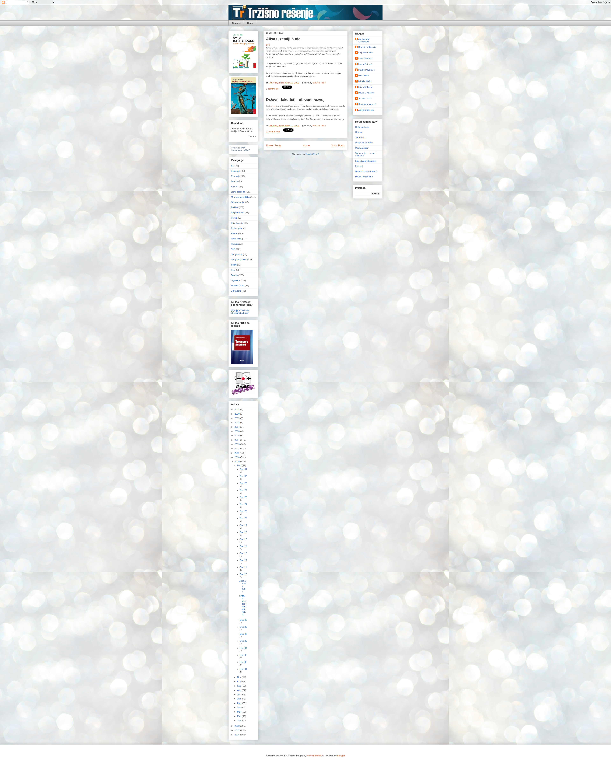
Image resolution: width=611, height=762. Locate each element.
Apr (239, 707)
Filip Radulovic (365, 52)
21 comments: (273, 131)
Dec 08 (243, 627)
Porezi (234, 218)
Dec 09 (243, 620)
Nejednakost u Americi (366, 171)
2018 (237, 422)
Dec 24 (243, 504)
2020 (237, 414)
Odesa (358, 132)
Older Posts (338, 145)
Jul (239, 694)
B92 (268, 44)
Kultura (234, 186)
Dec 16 (243, 532)
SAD (233, 249)
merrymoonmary (315, 755)
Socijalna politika (239, 259)
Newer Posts (273, 145)
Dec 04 (243, 648)
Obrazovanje (237, 202)
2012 (237, 448)
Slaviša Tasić (364, 98)
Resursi (235, 244)
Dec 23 (243, 511)
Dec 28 (243, 483)
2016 (237, 431)
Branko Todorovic (367, 47)
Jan (239, 720)
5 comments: (273, 88)
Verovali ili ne (237, 285)
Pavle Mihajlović (366, 92)
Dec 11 (243, 567)
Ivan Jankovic (365, 58)
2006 (237, 734)
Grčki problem (362, 127)
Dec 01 (243, 669)
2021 (237, 409)
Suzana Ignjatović (367, 104)
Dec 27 (243, 490)
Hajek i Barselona (364, 176)
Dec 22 (243, 518)
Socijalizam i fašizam (365, 161)
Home (250, 23)
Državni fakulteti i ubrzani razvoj (295, 99)
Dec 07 (243, 634)
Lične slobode (238, 191)
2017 (237, 427)
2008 (237, 726)
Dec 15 (243, 539)
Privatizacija (237, 223)
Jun (239, 698)
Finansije (235, 176)
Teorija (234, 275)
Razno (234, 233)
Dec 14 (243, 546)
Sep (239, 686)
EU (232, 165)
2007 (237, 730)
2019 (237, 418)
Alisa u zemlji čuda (283, 39)
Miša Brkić (363, 75)
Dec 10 (243, 574)
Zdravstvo (236, 291)
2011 (237, 453)
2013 (237, 444)
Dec (239, 465)
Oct (239, 681)
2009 (237, 461)
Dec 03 (243, 655)
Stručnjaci (360, 137)
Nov (239, 677)
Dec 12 (243, 560)
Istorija (234, 181)
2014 (237, 440)
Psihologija (236, 228)
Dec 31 (243, 469)
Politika (234, 207)
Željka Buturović (366, 110)
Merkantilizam (362, 148)
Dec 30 (243, 476)
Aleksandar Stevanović (364, 40)
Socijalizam (236, 254)
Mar (239, 711)
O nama (236, 23)
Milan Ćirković (365, 87)
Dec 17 (243, 525)
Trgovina (235, 280)
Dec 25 (243, 497)
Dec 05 (243, 641)
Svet (233, 270)
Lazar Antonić (365, 64)
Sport (233, 264)
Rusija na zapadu (364, 142)
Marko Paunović (366, 70)
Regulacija (236, 238)
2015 (237, 435)
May (239, 703)
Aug (239, 690)
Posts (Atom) (312, 154)
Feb (239, 716)
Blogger (341, 755)
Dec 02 (243, 662)
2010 (237, 457)
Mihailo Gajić (364, 81)
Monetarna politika (240, 197)
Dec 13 (243, 553)
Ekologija (235, 171)
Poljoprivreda (237, 212)
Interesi (359, 166)
